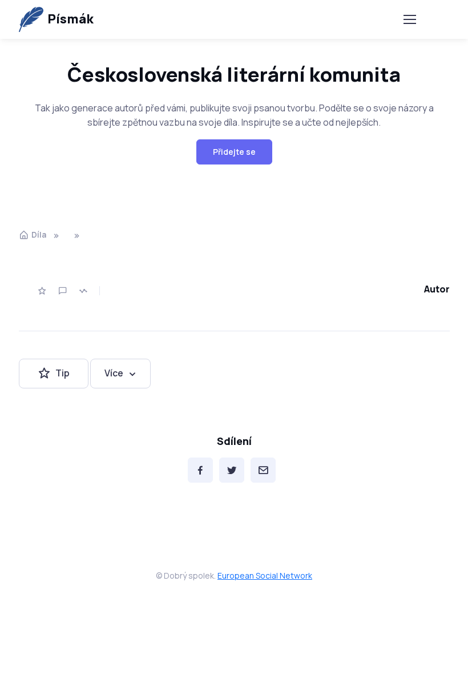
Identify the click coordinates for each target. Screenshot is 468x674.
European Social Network (264, 575)
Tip (62, 373)
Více (113, 373)
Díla (38, 234)
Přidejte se (234, 151)
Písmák (70, 18)
